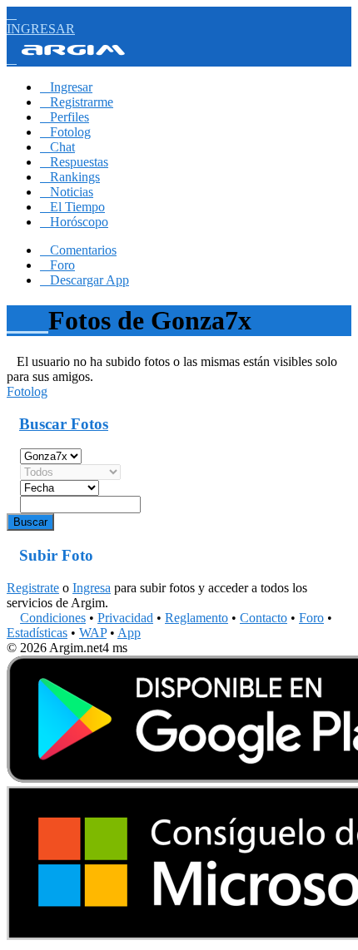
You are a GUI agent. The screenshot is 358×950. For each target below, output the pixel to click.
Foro (57, 265)
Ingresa (91, 588)
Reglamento (196, 618)
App (129, 633)
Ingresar (66, 87)
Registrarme (76, 102)
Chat (57, 147)
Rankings (70, 177)
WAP (93, 633)
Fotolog (65, 132)
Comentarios (78, 250)
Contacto (263, 618)
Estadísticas (37, 633)
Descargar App (84, 280)
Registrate (33, 588)
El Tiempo (72, 207)
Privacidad (125, 618)
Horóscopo (74, 222)
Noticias (66, 192)
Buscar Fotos (63, 424)
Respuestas (74, 162)
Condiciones (53, 618)
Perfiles (64, 117)
